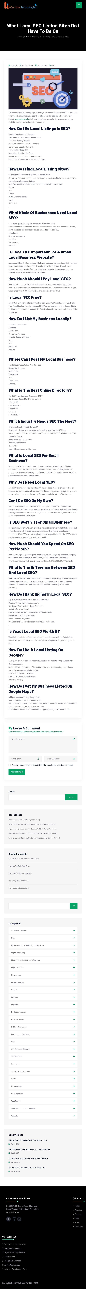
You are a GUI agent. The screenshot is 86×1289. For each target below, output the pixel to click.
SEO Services (9, 1257)
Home (20, 37)
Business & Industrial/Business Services (27, 945)
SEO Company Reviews (20, 1049)
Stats (13, 1079)
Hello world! (34, 859)
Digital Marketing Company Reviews (25, 960)
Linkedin (14, 1004)
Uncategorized (17, 1093)
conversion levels (22, 119)
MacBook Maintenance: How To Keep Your (27, 1167)
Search (12, 792)
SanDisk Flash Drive (22, 866)
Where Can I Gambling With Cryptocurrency (24, 819)
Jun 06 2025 (15, 1162)
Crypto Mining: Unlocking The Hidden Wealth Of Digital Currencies (33, 829)
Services (78, 1214)
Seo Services (16, 1056)
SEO (27, 37)
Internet (14, 997)
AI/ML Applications (12, 1265)
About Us (78, 1210)
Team (77, 1222)
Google (14, 990)
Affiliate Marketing (18, 930)
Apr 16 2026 (15, 1144)
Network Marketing (19, 1019)
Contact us (79, 1227)
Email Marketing (17, 982)
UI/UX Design (16, 1086)
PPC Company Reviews (20, 1034)
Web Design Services (13, 1248)
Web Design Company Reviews (23, 1108)
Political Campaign (18, 1027)
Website (14, 1116)
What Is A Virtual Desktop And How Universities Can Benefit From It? (34, 838)
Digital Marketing (18, 953)
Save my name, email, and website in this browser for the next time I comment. (42, 765)
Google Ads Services (12, 1261)
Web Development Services (15, 1244)
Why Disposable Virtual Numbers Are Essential (29, 1149)
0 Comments (42, 65)
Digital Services (17, 967)
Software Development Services (17, 1269)
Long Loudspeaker (22, 888)
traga (10, 866)
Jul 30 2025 (15, 1153)
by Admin (14, 65)
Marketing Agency (18, 1012)
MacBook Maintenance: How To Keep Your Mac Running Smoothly (33, 833)
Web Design (15, 1101)
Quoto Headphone (21, 880)
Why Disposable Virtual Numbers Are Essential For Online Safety (32, 824)
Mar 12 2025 (15, 1171)
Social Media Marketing (20, 1071)
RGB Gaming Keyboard (23, 873)
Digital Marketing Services (14, 1252)
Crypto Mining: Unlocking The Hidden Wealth (28, 1158)
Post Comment (17, 772)
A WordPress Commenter (18, 859)
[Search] (73, 906)
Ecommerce (16, 975)
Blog (13, 938)
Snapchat (15, 1064)
